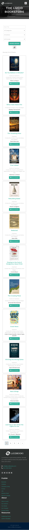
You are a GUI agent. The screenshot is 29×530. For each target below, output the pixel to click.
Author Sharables (5, 518)
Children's (7, 396)
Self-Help (19, 365)
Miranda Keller (14, 401)
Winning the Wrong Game (14, 359)
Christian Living (15, 77)
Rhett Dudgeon (14, 206)
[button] (26, 3)
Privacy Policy (5, 510)
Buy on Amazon (15, 83)
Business (3, 482)
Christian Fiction (13, 396)
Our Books (4, 506)
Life (13, 78)
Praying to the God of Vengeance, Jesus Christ (14, 263)
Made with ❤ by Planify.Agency (14, 527)
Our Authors (4, 503)
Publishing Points (6, 516)
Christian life (8, 77)
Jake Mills (14, 238)
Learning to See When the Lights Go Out (14, 425)
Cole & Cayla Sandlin (11, 334)
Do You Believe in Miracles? (14, 73)
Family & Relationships (16, 397)
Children (3, 484)
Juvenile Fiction (14, 399)
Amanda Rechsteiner (14, 302)
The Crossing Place (14, 296)
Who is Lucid (4, 501)
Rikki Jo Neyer (14, 80)
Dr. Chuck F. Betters (14, 434)
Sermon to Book (5, 495)
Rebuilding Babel (14, 198)
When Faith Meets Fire (14, 104)
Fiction (23, 397)
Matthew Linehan (14, 174)
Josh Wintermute (14, 367)
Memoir (16, 78)
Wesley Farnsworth (14, 109)
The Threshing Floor (14, 133)
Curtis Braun (14, 272)
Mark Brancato (14, 141)
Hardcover (11, 75)
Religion (20, 78)
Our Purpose (4, 508)
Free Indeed (14, 165)
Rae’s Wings (14, 391)
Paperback (16, 75)
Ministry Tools (15, 171)
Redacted (14, 230)
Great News (14, 326)
